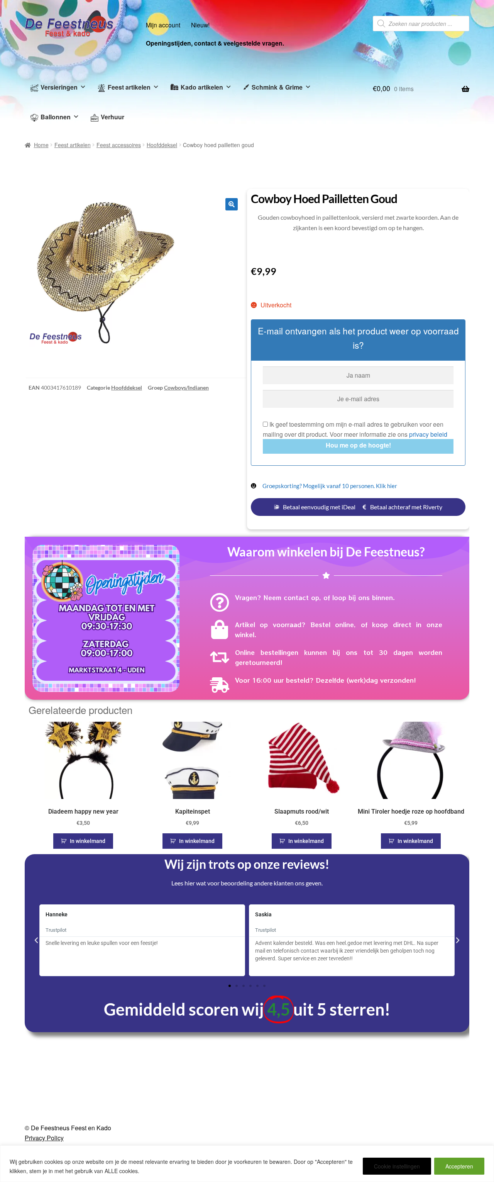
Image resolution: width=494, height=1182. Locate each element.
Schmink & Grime (277, 87)
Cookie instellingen (397, 1166)
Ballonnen (56, 116)
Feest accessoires (118, 145)
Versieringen (59, 87)
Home (41, 145)
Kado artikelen (202, 87)
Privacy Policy (44, 1137)
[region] (247, 1163)
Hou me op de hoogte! (358, 445)
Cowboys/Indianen (186, 387)
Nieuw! (200, 24)
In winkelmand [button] (87, 841)
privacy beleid (428, 434)
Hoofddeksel (162, 145)
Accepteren (459, 1166)
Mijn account (163, 24)
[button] (231, 204)
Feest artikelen (129, 87)
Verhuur (112, 116)
